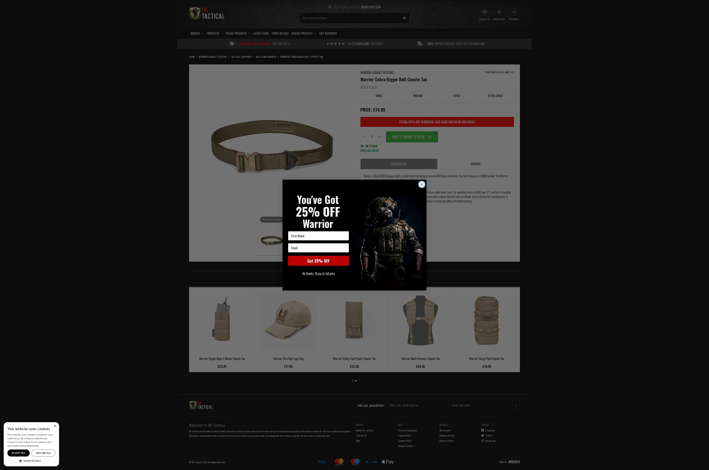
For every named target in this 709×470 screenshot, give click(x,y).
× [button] (55, 426)
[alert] (31, 444)
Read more (33, 445)
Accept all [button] (18, 452)
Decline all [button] (43, 452)
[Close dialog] (422, 184)
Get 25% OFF (318, 261)
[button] (31, 461)
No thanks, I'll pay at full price (318, 273)
